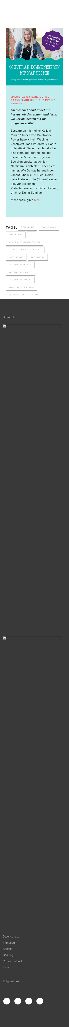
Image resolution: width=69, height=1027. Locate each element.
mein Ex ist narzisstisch (24, 242)
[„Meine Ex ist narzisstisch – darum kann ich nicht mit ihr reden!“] (34, 56)
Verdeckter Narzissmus (24, 295)
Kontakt (7, 948)
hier (36, 200)
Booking (8, 955)
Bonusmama (49, 227)
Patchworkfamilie (20, 280)
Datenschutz (11, 936)
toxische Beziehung (21, 287)
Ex (31, 235)
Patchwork (38, 257)
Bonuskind (27, 227)
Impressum (10, 942)
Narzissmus (16, 257)
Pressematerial (12, 961)
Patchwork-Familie (20, 272)
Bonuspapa (15, 235)
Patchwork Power (20, 265)
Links (6, 967)
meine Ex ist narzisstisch (25, 250)
